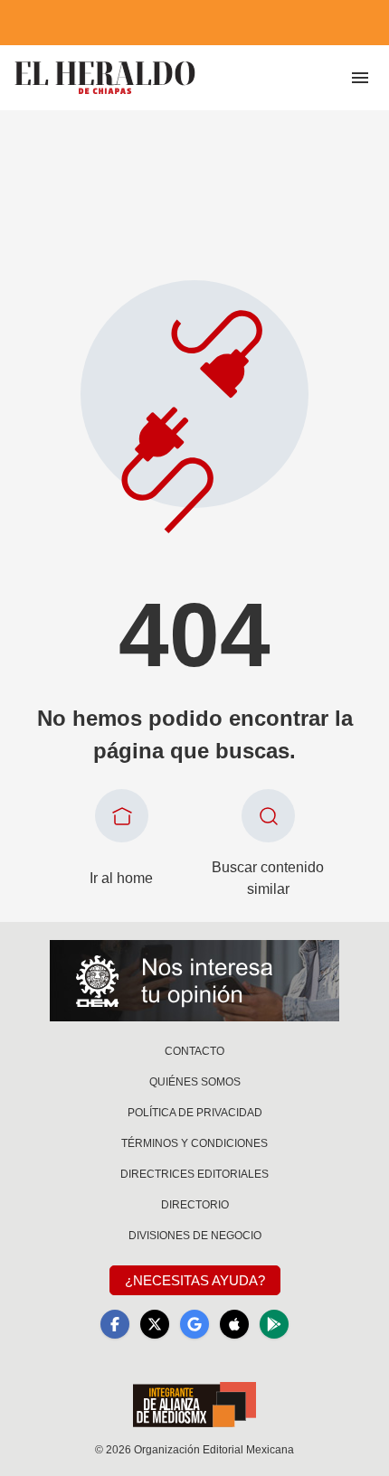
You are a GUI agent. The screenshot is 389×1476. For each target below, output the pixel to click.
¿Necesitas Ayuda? (195, 1280)
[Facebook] (114, 1324)
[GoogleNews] (194, 1324)
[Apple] (234, 1324)
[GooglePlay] (274, 1324)
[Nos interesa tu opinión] (194, 980)
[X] (154, 1324)
